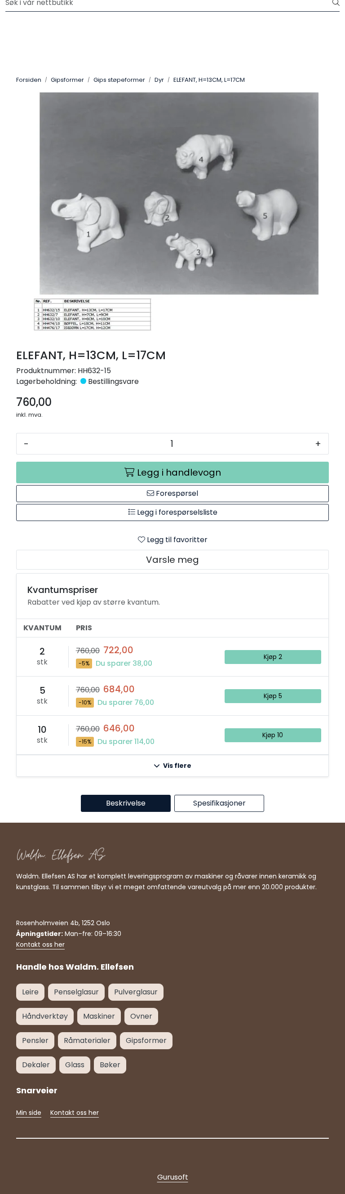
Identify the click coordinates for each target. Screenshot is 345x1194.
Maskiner (99, 1016)
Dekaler (36, 1065)
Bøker (110, 1065)
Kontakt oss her (40, 944)
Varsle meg (172, 559)
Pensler (35, 1040)
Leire (30, 992)
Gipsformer (146, 1040)
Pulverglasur (136, 992)
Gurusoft (172, 1177)
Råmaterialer (87, 1040)
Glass (74, 1065)
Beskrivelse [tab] (126, 803)
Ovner (141, 1016)
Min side (28, 1112)
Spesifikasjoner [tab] (219, 803)
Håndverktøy (45, 1016)
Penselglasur (76, 992)
